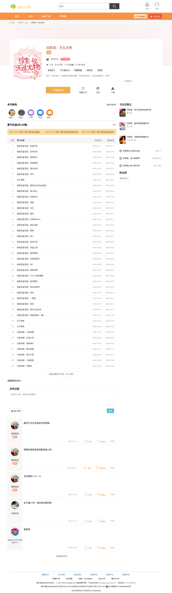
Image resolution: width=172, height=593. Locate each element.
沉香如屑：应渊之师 (25, 337)
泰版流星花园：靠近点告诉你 (29, 309)
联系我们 (77, 574)
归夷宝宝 (15, 513)
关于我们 (61, 574)
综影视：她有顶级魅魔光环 (138, 123)
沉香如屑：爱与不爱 (25, 354)
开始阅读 (58, 90)
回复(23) (103, 468)
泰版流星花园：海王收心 (27, 191)
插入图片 (17, 410)
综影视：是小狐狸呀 (131, 158)
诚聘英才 (45, 574)
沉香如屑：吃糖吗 (24, 365)
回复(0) (103, 521)
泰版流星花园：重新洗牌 (27, 270)
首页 (13, 22)
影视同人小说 (23, 22)
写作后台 (156, 16)
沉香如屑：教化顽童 (25, 349)
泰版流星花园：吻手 (25, 174)
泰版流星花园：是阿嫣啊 (27, 253)
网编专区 (126, 574)
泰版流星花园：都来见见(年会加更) (31, 185)
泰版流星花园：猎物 (25, 230)
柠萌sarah (157, 158)
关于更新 (20, 179)
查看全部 (123, 178)
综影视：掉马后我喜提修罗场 (139, 109)
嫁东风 (129, 112)
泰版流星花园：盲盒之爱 (27, 247)
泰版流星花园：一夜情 (26, 298)
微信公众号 (115, 578)
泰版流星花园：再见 (25, 292)
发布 (110, 410)
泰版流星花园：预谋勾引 (27, 157)
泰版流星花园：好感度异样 (28, 258)
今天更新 (20, 326)
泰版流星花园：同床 (25, 303)
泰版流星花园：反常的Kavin (28, 219)
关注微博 (69, 578)
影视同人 (51, 70)
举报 (112, 441)
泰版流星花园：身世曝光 (27, 281)
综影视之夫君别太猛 (131, 150)
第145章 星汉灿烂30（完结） (37, 132)
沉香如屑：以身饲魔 (25, 332)
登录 (157, 8)
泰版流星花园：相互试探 (27, 224)
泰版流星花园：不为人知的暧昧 (30, 275)
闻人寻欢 (157, 165)
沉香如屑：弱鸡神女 (25, 343)
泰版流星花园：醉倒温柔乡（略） (31, 315)
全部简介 (128, 81)
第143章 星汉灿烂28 (105, 132)
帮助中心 (110, 574)
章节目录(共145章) (17, 124)
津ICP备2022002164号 (49, 586)
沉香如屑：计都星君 (25, 360)
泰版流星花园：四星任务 (27, 145)
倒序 (114, 125)
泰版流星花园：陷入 (25, 236)
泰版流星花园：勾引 (25, 208)
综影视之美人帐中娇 (131, 165)
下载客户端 (56, 578)
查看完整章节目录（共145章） (62, 374)
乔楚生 (100, 70)
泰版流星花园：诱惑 (25, 202)
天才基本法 (65, 70)
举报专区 (94, 574)
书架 (147, 8)
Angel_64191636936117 (15, 541)
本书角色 (12, 104)
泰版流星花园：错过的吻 (27, 168)
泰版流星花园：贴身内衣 (27, 196)
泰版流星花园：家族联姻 (27, 162)
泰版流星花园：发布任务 (27, 151)
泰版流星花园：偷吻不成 (27, 241)
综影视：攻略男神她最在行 (138, 136)
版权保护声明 (82, 583)
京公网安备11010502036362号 (119, 586)
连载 (49, 52)
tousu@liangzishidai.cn (107, 583)
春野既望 (54, 59)
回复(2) (103, 495)
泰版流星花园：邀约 (25, 213)
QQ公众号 (101, 578)
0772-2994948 (130, 583)
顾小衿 (129, 126)
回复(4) (103, 441)
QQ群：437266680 (85, 578)
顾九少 (158, 150)
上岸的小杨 (131, 140)
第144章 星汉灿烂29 (69, 132)
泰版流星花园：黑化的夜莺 (28, 286)
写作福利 (141, 16)
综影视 (89, 70)
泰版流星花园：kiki (25, 264)
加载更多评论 (61, 556)
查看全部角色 (111, 105)
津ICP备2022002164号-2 (45, 583)
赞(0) (90, 441)
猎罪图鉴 (78, 70)
